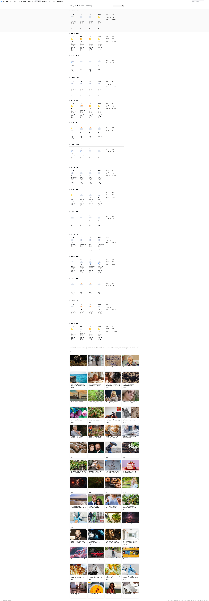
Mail (1, 600)
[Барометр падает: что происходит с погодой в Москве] (96, 520)
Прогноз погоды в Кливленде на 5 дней (83, 346)
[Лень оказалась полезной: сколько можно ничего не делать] (96, 468)
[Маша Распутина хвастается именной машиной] (113, 398)
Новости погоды (132, 346)
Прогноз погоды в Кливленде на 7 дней (101, 346)
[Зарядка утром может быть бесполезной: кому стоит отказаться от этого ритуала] (78, 590)
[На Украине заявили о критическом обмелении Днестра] (78, 502)
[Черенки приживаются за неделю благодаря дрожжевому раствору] (78, 468)
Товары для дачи (147, 346)
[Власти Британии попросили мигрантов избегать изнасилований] (78, 398)
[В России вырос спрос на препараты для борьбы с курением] (113, 502)
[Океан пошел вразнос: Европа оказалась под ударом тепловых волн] (78, 380)
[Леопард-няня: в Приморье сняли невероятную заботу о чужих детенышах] (96, 398)
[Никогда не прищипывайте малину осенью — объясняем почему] (96, 415)
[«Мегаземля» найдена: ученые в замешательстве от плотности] (78, 485)
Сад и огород (139, 346)
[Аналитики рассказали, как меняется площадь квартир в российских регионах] (130, 590)
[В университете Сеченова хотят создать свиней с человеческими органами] (78, 450)
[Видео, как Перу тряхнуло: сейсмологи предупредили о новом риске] (96, 572)
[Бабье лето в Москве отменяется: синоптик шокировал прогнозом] (96, 363)
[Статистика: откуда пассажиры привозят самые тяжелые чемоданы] (130, 555)
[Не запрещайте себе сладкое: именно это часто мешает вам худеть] (130, 468)
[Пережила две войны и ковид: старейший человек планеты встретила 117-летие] (130, 363)
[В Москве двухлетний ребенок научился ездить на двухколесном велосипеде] (113, 555)
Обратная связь (193, 600)
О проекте (167, 600)
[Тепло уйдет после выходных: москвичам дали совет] (113, 450)
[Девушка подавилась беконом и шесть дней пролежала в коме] (130, 537)
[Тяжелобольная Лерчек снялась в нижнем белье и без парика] (113, 590)
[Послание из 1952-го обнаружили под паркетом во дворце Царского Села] (113, 363)
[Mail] (1, 1)
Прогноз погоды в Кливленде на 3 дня (65, 346)
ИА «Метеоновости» (205, 600)
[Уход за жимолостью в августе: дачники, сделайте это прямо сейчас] (130, 502)
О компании (5, 600)
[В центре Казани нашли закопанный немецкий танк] (130, 415)
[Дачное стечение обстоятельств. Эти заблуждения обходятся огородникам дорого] (96, 433)
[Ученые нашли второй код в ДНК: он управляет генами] (78, 555)
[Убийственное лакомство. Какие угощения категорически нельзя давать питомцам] (113, 380)
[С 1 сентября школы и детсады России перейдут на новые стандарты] (96, 380)
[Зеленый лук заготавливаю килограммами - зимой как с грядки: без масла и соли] (130, 450)
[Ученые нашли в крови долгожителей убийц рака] (96, 537)
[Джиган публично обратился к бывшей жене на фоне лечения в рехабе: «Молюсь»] (78, 537)
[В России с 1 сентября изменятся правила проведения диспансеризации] (130, 433)
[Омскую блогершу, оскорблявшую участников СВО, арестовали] (113, 415)
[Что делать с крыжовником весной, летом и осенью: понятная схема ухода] (113, 520)
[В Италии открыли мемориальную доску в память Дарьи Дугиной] (113, 468)
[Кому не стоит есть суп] (96, 590)
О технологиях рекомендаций (185, 600)
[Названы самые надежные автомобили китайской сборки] (96, 555)
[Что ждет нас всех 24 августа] (130, 520)
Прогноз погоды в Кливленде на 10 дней (119, 346)
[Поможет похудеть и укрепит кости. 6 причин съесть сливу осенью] (78, 415)
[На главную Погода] (5, 1)
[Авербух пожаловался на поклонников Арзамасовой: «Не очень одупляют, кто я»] (96, 450)
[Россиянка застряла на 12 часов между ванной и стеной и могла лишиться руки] (78, 520)
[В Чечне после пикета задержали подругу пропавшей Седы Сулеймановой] (130, 398)
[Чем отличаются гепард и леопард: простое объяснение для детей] (113, 537)
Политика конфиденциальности (175, 600)
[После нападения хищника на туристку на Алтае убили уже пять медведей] (78, 363)
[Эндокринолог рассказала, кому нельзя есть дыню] (113, 572)
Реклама (9, 600)
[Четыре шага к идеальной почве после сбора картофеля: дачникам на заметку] (130, 380)
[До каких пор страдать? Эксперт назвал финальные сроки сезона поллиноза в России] (130, 485)
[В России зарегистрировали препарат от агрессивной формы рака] (130, 572)
